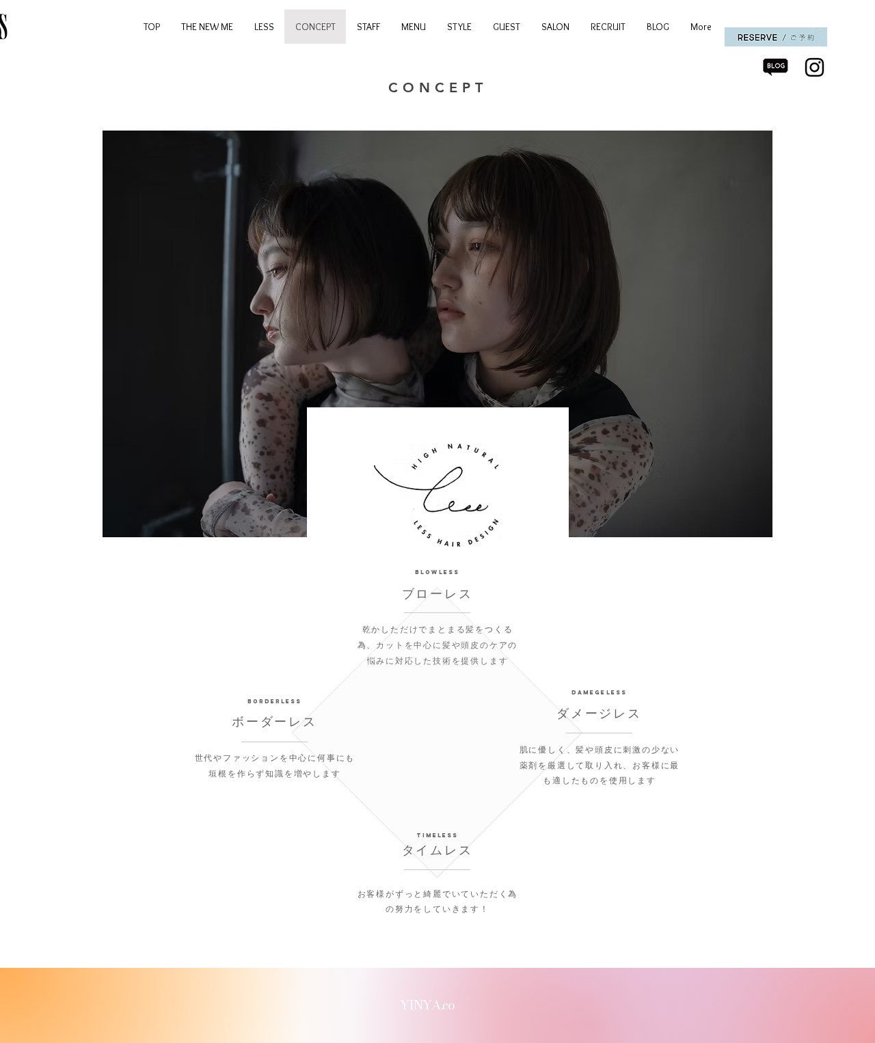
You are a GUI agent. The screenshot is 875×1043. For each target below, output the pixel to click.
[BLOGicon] (775, 67)
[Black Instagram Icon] (814, 67)
